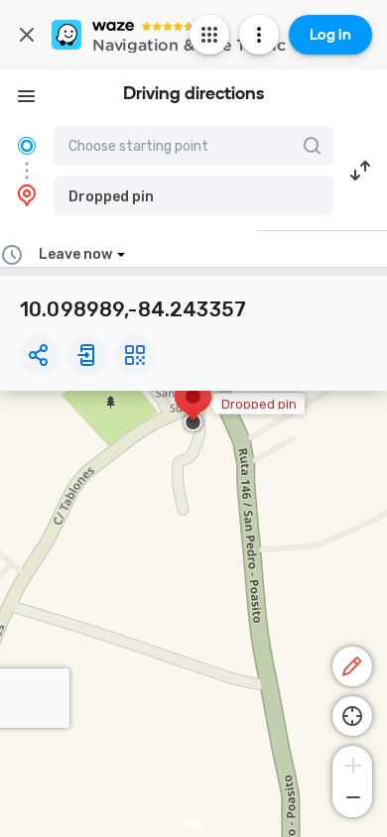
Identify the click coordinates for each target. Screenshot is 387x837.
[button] (193, 195)
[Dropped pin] (193, 406)
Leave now (75, 254)
